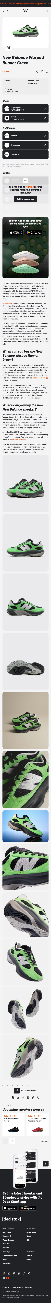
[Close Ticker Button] (47, 3)
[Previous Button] (5, 1141)
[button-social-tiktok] (32, 1097)
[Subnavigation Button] (3, 10)
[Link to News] (8, 10)
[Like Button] (47, 71)
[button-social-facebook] (23, 1097)
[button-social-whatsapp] (27, 1097)
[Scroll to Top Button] (46, 1163)
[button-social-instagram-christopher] (13, 1097)
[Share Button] (37, 71)
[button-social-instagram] (18, 1097)
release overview (18, 440)
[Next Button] (12, 1141)
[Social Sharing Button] (17, 1090)
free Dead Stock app (40, 378)
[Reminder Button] (42, 71)
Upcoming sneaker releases (23, 1109)
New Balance (7, 303)
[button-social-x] (37, 1097)
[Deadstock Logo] (25, 10)
